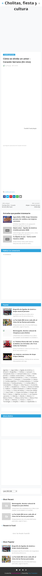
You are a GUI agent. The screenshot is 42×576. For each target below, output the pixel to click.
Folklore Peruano (31, 388)
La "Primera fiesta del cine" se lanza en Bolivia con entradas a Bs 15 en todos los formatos (26, 344)
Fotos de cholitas (31, 390)
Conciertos (33, 377)
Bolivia (22, 372)
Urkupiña (15, 401)
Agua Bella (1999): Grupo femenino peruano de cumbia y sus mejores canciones (25, 219)
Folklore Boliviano (18, 388)
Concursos (8, 379)
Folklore (7, 388)
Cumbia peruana (10, 192)
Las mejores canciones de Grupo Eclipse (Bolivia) (24, 355)
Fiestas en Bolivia (33, 387)
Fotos (8, 390)
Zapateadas (31, 401)
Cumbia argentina (10, 381)
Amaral (5, 372)
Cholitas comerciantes (17, 376)
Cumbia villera (30, 383)
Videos (23, 401)
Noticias (14, 400)
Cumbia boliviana (24, 381)
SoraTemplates (16, 573)
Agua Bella (14, 370)
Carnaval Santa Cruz (23, 374)
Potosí (22, 400)
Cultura (35, 379)
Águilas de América (26, 370)
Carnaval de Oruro (9, 374)
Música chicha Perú (21, 398)
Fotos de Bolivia (19, 390)
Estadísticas (15, 387)
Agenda (5, 370)
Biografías (13, 372)
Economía (34, 385)
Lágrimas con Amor (20, 394)
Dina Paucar (25, 385)
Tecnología (6, 401)
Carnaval (29, 372)
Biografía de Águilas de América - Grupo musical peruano (25, 310)
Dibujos (16, 385)
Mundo (22, 396)
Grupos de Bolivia (21, 392)
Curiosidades (7, 385)
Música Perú (34, 398)
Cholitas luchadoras (16, 377)
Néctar (7, 400)
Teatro (29, 400)
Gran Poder (9, 392)
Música (29, 396)
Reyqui (9, 65)
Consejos (17, 379)
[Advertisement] (21, 29)
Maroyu (15, 396)
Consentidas (26, 379)
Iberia (10, 394)
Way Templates (32, 573)
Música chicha (7, 398)
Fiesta (23, 387)
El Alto (7, 387)
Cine (26, 377)
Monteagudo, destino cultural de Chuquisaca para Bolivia (24, 332)
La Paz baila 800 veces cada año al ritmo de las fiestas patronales (25, 321)
